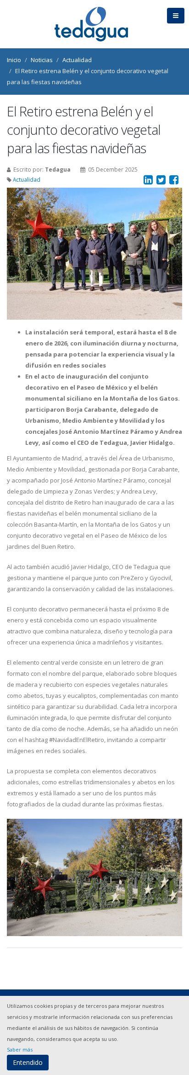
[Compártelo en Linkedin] (149, 180)
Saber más (20, 1049)
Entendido (28, 1062)
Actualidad (77, 60)
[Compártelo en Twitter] (161, 180)
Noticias (42, 60)
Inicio (14, 60)
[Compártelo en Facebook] (174, 180)
